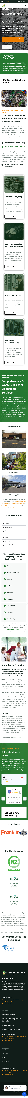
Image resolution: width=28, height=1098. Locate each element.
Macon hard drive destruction (15, 503)
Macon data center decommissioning (11, 505)
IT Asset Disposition (8, 1025)
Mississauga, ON (14, 495)
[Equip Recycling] (3, 5)
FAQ (3, 1057)
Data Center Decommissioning (11, 1029)
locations (13, 508)
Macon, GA (14, 450)
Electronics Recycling (8, 1014)
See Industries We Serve (13, 629)
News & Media (18, 737)
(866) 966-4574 (7, 1)
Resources (5, 1061)
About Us (5, 1053)
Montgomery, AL (14, 472)
